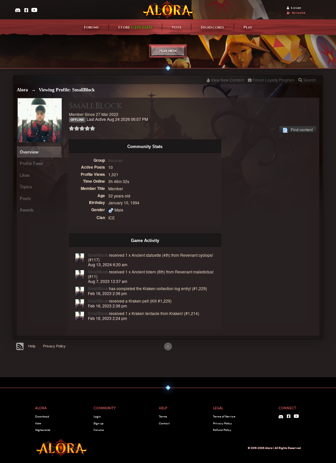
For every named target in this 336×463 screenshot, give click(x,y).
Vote (176, 27)
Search (309, 80)
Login (296, 8)
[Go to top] (168, 346)
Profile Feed (31, 163)
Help (31, 346)
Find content (300, 129)
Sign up (98, 423)
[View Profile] (80, 258)
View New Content (227, 80)
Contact (164, 423)
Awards (27, 210)
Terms (163, 416)
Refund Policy (222, 430)
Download (42, 416)
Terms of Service (224, 416)
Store (135, 27)
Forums (91, 27)
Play (247, 27)
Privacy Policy (54, 346)
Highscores (212, 27)
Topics (26, 186)
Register (298, 13)
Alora (22, 89)
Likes (25, 175)
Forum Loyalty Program (273, 80)
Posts (25, 198)
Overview (29, 152)
